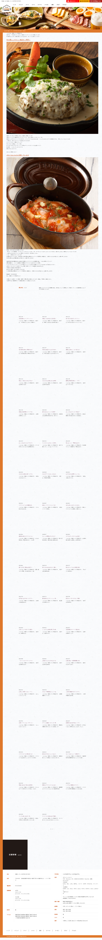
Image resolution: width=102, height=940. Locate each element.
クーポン (47, 4)
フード (27, 4)
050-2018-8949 (85, 1)
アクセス (64, 4)
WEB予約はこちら (96, 1)
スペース (40, 4)
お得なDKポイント (73, 1)
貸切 (53, 4)
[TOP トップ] (7, 8)
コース (33, 4)
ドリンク (21, 4)
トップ (14, 4)
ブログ (58, 4)
